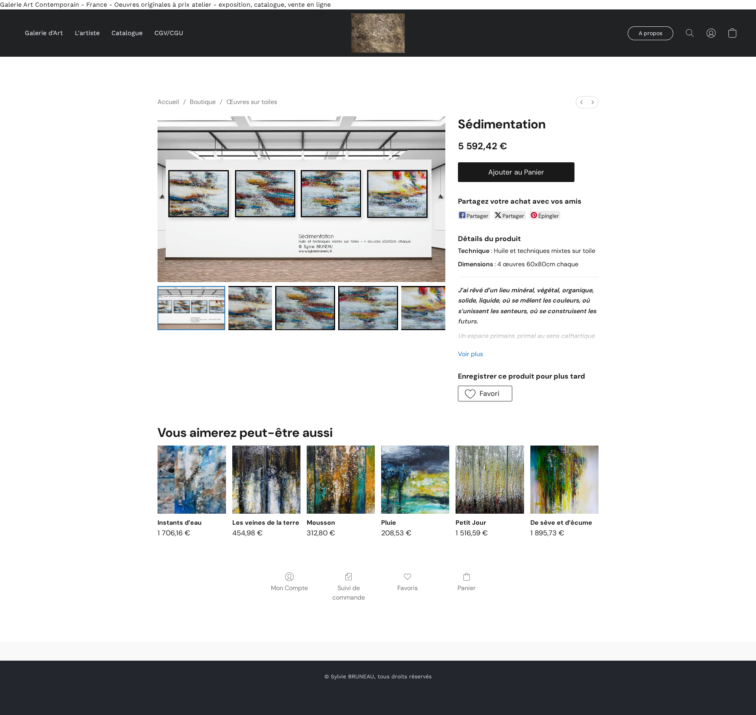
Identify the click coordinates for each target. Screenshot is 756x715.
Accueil (168, 102)
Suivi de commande (348, 593)
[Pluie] (415, 480)
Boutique (203, 102)
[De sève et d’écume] (564, 480)
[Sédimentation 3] (368, 308)
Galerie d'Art (44, 33)
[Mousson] (341, 480)
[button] (378, 33)
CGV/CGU (168, 33)
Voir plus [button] (470, 354)
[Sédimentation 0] (191, 308)
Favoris (407, 588)
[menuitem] (581, 102)
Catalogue (127, 33)
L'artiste (87, 33)
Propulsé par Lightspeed (378, 703)
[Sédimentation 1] (250, 308)
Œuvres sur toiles (251, 102)
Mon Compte (289, 588)
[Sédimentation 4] (423, 308)
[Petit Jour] (490, 480)
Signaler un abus (378, 690)
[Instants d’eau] (192, 480)
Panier (467, 588)
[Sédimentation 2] (305, 308)
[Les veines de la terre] (266, 480)
